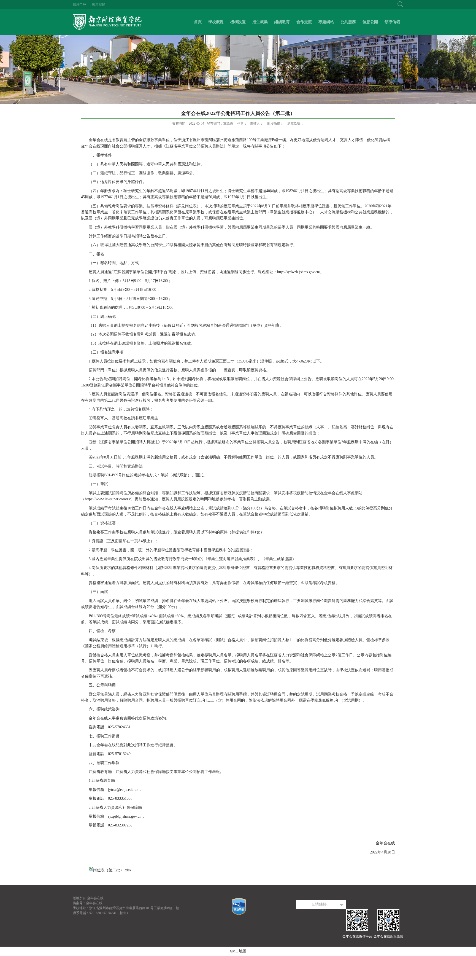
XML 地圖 (238, 951)
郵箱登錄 (98, 4)
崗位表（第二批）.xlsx (112, 870)
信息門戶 (79, 4)
